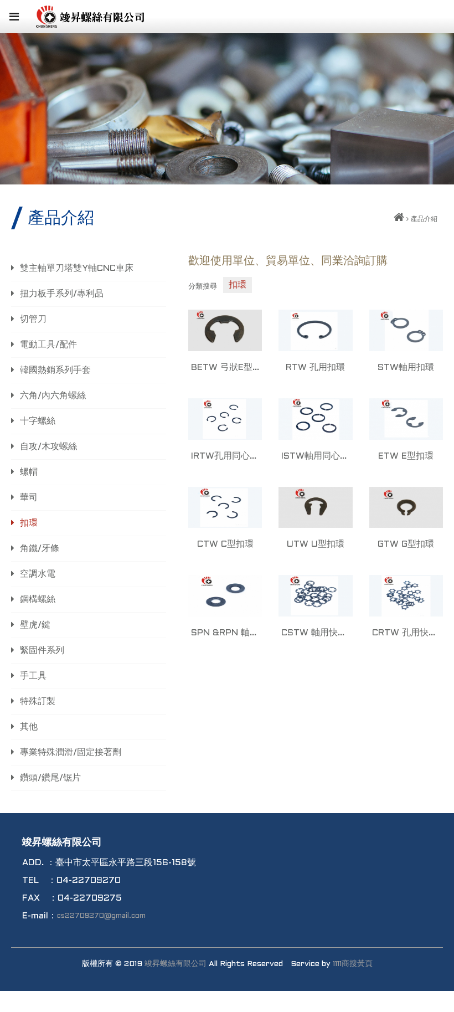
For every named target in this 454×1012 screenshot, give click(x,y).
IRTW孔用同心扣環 (225, 456)
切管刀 (33, 319)
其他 (29, 727)
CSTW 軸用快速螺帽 (315, 633)
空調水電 (37, 574)
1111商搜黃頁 (353, 964)
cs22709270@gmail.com (101, 916)
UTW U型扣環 (315, 544)
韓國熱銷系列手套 (55, 370)
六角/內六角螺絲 (53, 396)
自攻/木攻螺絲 (48, 447)
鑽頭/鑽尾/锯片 (50, 778)
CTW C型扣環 (225, 544)
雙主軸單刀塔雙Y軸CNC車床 (76, 268)
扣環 (29, 523)
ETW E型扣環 (406, 456)
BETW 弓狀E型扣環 (225, 367)
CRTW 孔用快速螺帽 (406, 633)
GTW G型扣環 (406, 544)
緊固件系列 (42, 650)
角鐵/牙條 (39, 548)
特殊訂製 (37, 701)
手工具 (33, 676)
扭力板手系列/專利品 (62, 294)
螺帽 (29, 472)
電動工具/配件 (48, 345)
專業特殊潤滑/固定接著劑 (70, 752)
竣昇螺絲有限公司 (176, 964)
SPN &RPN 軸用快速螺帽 (225, 633)
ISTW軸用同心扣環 (315, 456)
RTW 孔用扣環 (315, 367)
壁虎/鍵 (35, 625)
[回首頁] (399, 219)
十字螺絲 (37, 421)
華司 (29, 498)
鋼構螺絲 (37, 599)
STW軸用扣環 (406, 367)
